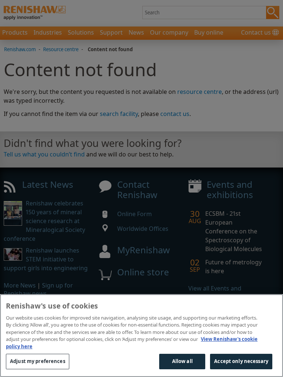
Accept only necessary (241, 361)
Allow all (182, 361)
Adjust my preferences (37, 361)
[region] (141, 335)
